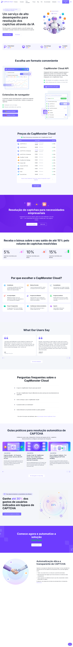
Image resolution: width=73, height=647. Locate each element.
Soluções (22, 1)
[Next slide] (69, 358)
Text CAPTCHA (23, 174)
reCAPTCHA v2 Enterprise (25, 150)
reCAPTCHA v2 (23, 143)
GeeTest (21, 168)
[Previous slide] (67, 358)
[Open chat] (70, 644)
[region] (36, 388)
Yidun (21, 171)
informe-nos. (39, 582)
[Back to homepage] (7, 2)
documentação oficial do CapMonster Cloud (46, 416)
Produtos (15, 1)
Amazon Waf (22, 163)
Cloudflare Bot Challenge (25, 160)
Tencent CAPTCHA (24, 165)
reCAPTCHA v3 (23, 147)
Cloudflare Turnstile (24, 157)
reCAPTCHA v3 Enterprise (25, 154)
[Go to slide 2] (3, 471)
